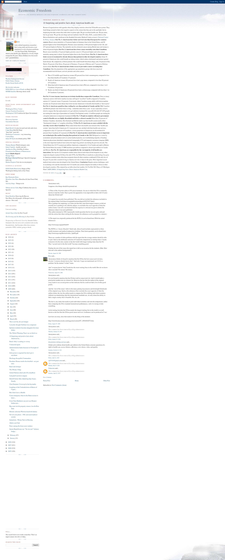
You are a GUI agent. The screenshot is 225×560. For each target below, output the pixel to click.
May (11, 313)
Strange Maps (10, 156)
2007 (10, 445)
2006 (10, 448)
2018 (10, 261)
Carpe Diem (9, 130)
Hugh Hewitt (10, 128)
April (12, 316)
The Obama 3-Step (15, 370)
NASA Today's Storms (12, 81)
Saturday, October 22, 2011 (55, 350)
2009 (10, 289)
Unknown (51, 368)
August (12, 304)
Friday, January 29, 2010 (54, 339)
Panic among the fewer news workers (20, 426)
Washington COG (11, 113)
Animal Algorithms (12, 213)
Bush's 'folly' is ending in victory (19, 341)
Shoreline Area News (12, 179)
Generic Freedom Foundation (15, 111)
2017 (10, 264)
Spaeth (8, 153)
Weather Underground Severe (15, 79)
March (12, 319)
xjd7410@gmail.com (55, 360)
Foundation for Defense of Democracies (18, 151)
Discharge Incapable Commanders (20, 358)
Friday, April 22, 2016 (53, 358)
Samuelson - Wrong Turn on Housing (21, 420)
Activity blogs (10, 183)
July (11, 307)
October (12, 298)
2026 (10, 237)
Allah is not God (14, 423)
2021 (10, 252)
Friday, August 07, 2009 (54, 324)
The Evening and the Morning (15, 216)
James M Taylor (11, 138)
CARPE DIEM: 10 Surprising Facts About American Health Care (67, 169)
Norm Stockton (10, 196)
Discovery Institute (12, 119)
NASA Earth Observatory (13, 168)
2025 (10, 240)
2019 (10, 258)
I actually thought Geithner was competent (22, 325)
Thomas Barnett (11, 145)
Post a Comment (47, 377)
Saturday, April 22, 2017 (54, 373)
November (13, 295)
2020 (10, 255)
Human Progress (11, 162)
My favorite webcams (12, 87)
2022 (10, 249)
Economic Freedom (35, 10)
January (12, 438)
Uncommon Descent (12, 121)
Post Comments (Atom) (59, 385)
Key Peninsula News (12, 177)
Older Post (106, 381)
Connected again (14, 344)
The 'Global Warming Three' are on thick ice (23, 333)
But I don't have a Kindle (17, 392)
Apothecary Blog (11, 149)
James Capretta (10, 147)
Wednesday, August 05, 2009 (55, 272)
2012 (10, 280)
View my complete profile (15, 61)
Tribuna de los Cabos (12, 188)
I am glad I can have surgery (18, 376)
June (11, 310)
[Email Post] (64, 173)
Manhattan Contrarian (13, 134)
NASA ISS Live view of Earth (15, 89)
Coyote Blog (10, 136)
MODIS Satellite (11, 91)
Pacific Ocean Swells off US (14, 83)
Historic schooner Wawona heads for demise (23, 411)
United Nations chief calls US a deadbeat (22, 373)
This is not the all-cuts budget (18, 322)
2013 (10, 277)
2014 (10, 274)
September (13, 301)
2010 (10, 286)
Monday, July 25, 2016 (54, 365)
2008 (10, 442)
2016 (10, 267)
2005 (10, 451)
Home (77, 381)
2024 (10, 243)
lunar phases (13, 70)
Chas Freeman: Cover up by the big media (22, 384)
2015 (10, 271)
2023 (10, 246)
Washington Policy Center (14, 109)
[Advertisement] (15, 492)
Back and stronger (15, 366)
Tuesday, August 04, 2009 (54, 253)
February (13, 435)
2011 (10, 283)
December (13, 291)
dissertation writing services (57, 342)
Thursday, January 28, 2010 (55, 331)
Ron (49, 256)
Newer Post (46, 381)
